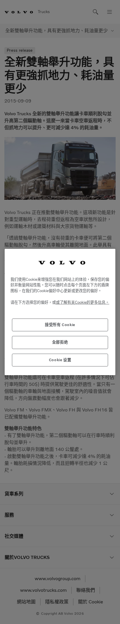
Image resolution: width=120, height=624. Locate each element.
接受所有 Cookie (60, 325)
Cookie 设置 (60, 360)
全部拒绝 (60, 342)
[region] (60, 312)
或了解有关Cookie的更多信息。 (82, 302)
